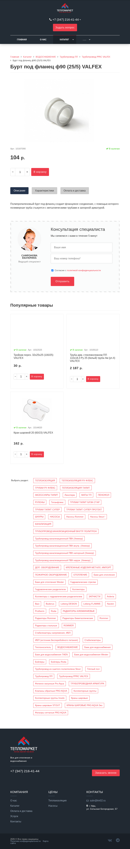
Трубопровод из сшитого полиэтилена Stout (58, 669)
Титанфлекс (57, 502)
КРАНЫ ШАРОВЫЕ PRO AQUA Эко (84, 705)
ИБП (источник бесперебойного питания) (56, 640)
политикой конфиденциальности (84, 270)
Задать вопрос (65, 27)
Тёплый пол (93, 669)
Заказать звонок (106, 772)
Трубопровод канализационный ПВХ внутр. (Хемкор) (62, 545)
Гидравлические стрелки (83, 582)
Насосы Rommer (75, 516)
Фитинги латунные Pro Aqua (49, 683)
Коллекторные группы (85, 691)
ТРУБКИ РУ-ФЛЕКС (45, 488)
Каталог (64, 39)
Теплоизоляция (57, 800)
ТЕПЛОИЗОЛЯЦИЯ (45, 480)
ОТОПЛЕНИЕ (80, 574)
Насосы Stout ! (97, 516)
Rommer (104, 618)
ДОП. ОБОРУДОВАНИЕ (47, 567)
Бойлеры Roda (58, 662)
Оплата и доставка (21, 811)
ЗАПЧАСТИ (94, 596)
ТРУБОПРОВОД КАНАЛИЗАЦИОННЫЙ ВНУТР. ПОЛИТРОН (66, 531)
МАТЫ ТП (86, 495)
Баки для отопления (104, 574)
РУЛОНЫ (40, 502)
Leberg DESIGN (69, 603)
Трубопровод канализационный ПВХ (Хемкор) (59, 538)
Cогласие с (78, 270)
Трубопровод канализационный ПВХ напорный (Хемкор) (64, 553)
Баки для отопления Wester (49, 582)
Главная (22, 39)
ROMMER (69, 625)
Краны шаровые (79, 698)
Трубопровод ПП (43, 676)
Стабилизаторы (92, 640)
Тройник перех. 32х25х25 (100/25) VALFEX (33, 356)
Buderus (50, 603)
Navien (110, 603)
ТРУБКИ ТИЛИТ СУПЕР (47, 509)
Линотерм (70, 495)
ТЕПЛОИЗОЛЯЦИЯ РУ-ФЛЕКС (77, 480)
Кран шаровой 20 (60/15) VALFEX (33, 432)
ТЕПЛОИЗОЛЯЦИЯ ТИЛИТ (76, 488)
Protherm (39, 611)
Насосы (53, 806)
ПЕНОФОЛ (103, 495)
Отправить (62, 281)
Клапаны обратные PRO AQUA (51, 691)
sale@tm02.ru (98, 800)
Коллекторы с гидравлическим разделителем (58, 596)
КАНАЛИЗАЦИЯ (43, 524)
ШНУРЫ (39, 516)
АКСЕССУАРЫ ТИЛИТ (46, 495)
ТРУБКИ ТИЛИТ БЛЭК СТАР (85, 502)
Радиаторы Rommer (45, 618)
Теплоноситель (43, 647)
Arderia (110, 596)
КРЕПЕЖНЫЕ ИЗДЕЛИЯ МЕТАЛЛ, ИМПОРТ (88, 567)
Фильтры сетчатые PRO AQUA (50, 712)
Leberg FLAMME (92, 603)
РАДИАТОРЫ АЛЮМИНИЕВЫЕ (79, 611)
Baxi (37, 603)
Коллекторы (78, 589)
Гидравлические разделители (50, 589)
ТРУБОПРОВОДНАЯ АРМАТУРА (87, 683)
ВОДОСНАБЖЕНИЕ (67, 647)
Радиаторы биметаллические (77, 618)
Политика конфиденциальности (25, 841)
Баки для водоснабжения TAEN (51, 654)
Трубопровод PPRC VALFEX (73, 676)
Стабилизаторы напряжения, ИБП (53, 633)
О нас (43, 39)
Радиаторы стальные (46, 625)
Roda (53, 611)
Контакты (15, 821)
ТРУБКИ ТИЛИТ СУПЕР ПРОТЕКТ (84, 509)
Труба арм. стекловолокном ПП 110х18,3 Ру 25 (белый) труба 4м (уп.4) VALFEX (92, 358)
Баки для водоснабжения (97, 647)
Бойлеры (39, 662)
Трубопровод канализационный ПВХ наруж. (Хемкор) (63, 560)
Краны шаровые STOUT (47, 705)
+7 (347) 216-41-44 (65, 19)
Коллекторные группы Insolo (50, 698)
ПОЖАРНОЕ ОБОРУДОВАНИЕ (51, 574)
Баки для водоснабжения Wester (91, 654)
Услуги (14, 816)
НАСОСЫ (55, 516)
